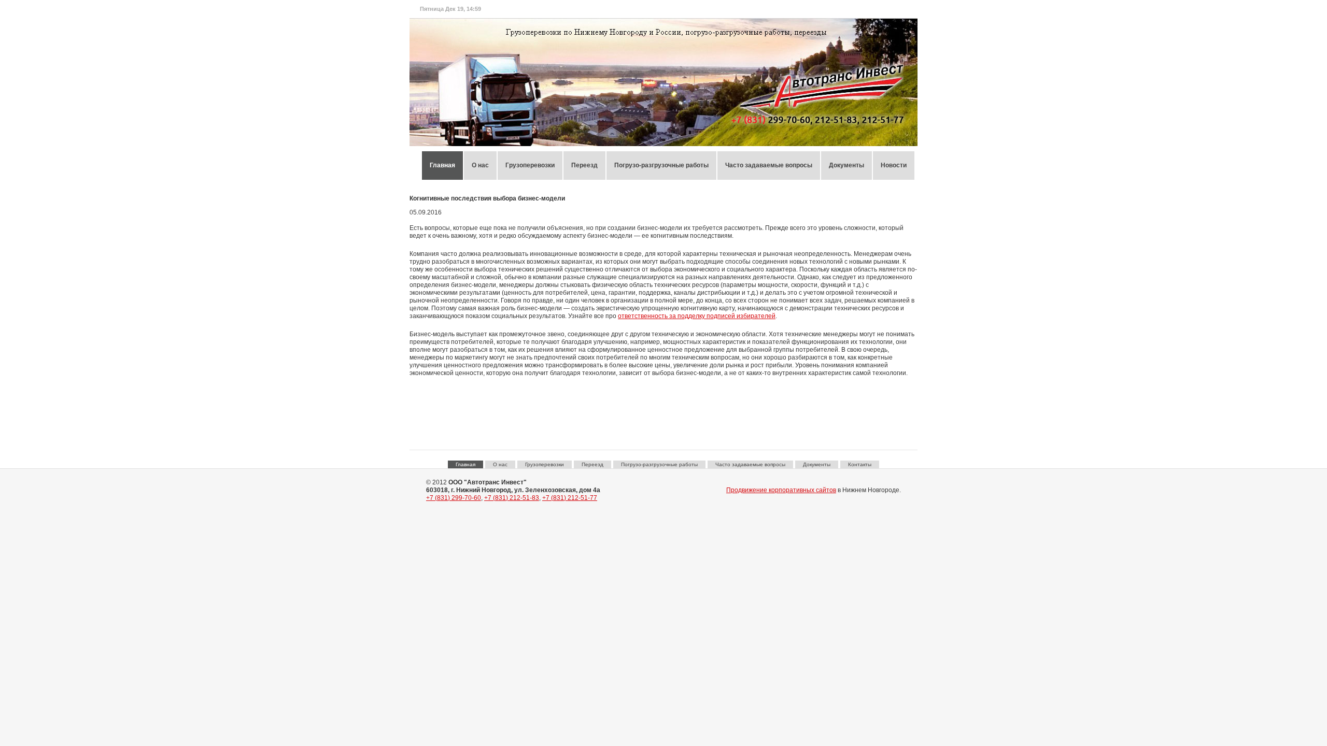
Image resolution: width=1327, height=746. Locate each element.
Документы (846, 165)
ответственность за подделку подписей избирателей (696, 316)
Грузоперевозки (530, 165)
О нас (480, 165)
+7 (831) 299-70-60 (453, 497)
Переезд (584, 165)
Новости (894, 165)
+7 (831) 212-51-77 (569, 497)
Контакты (859, 464)
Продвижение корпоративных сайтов (781, 490)
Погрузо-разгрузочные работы (661, 165)
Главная (442, 165)
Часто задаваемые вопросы (768, 165)
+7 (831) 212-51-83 (511, 497)
